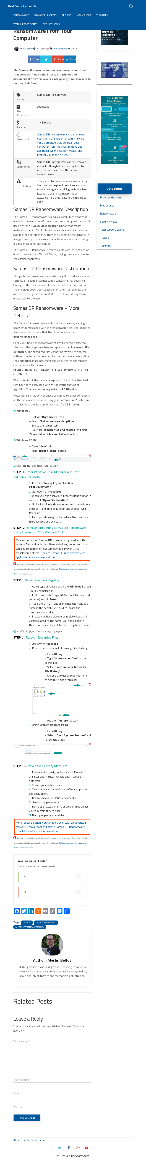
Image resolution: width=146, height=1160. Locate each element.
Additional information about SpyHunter (73, 569)
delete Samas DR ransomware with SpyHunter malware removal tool (50, 555)
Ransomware (21, 15)
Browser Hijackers (45, 15)
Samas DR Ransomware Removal (29, 927)
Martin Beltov (26, 48)
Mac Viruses (84, 15)
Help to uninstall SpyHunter (22, 574)
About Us (19, 1140)
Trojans (66, 15)
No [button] (52, 892)
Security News (51, 24)
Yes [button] (52, 876)
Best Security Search (22, 6)
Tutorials (102, 15)
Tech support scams (25, 24)
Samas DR (27, 922)
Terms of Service (37, 1140)
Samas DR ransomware (46, 922)
